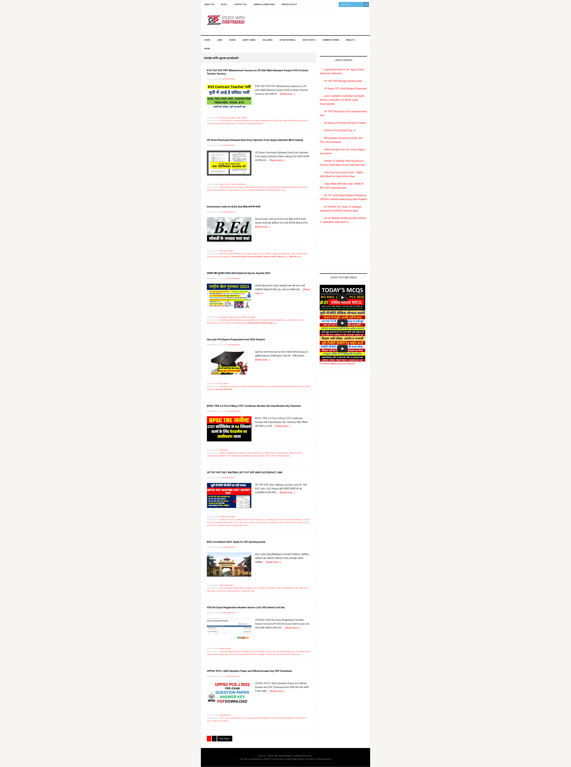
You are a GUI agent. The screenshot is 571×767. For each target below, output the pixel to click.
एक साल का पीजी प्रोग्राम (224, 389)
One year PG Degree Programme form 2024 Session (236, 339)
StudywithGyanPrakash (226, 21)
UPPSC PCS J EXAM (220, 721)
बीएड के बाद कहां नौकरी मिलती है (252, 257)
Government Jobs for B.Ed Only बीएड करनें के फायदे (233, 206)
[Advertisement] (310, 21)
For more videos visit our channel (337, 363)
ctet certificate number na (240, 456)
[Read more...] (287, 93)
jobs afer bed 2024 (281, 254)
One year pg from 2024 (258, 387)
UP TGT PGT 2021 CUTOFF (244, 522)
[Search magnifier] (366, 4)
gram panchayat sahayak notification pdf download (275, 187)
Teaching (223, 450)
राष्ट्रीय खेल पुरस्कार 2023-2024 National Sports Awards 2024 (238, 273)
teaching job (247, 591)
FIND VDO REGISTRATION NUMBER (234, 652)
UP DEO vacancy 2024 (236, 190)
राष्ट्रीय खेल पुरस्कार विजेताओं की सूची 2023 (262, 323)
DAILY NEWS (259, 456)
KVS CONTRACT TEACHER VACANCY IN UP (237, 121)
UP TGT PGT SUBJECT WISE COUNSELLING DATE (227, 525)
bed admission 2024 (238, 254)
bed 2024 (224, 254)
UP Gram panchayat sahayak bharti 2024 (266, 190)
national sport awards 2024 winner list (239, 320)
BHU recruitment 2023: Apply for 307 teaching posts (236, 541)
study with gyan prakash (222, 124)
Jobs (238, 118)
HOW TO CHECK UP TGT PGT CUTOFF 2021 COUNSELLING (253, 520)
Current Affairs (247, 317)
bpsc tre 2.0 (259, 453)
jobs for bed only (299, 254)
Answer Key (224, 715)
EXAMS (222, 118)
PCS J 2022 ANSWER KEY (230, 718)
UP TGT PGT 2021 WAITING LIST (269, 522)
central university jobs (269, 588)
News (226, 384)
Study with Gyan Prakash (279, 756)
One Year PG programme (281, 387)
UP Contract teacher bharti (249, 124)
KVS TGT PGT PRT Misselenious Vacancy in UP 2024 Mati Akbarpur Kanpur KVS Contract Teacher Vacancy (257, 72)
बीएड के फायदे (236, 257)
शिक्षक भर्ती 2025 (295, 257)
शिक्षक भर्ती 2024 (283, 257)
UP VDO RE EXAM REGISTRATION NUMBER (247, 654)
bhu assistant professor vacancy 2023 (238, 588)
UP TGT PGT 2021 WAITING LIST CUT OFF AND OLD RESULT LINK (245, 472)
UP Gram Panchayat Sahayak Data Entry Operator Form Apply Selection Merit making (255, 140)
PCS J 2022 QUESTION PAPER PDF (256, 718)
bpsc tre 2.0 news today (276, 453)
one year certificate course (233, 387)
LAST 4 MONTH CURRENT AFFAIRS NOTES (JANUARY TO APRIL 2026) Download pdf (342, 99)
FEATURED (230, 118)
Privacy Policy (298, 759)
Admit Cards (225, 649)
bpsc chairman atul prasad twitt (236, 453)
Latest (244, 118)
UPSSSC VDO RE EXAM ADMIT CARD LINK (283, 654)
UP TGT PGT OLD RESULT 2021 (296, 522)
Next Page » (224, 739)
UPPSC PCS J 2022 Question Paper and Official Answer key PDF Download (249, 671)
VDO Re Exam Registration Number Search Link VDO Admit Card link (246, 607)
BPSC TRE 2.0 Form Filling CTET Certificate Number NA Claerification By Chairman (254, 406)
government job (290, 588)
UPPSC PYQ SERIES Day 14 (340, 130)
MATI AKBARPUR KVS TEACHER (269, 121)
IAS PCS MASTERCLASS (259, 652)
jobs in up (303, 588)
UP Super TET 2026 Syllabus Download (345, 88)
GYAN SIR (224, 520)
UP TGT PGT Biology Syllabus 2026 (343, 81)
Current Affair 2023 (228, 317)
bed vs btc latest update (260, 254)
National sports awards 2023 (273, 320)
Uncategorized (238, 184)
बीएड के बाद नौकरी (270, 257)
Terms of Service (317, 759)
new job (211, 591)
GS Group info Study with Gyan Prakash (345, 122)
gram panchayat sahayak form (235, 187)
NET (220, 384)
